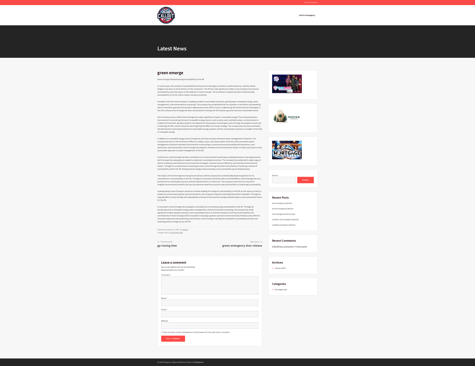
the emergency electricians (283, 214)
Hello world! (302, 246)
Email (164, 309)
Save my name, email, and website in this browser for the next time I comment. (196, 332)
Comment (166, 275)
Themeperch (198, 362)
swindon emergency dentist (284, 225)
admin (185, 229)
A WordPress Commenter (283, 246)
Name (164, 298)
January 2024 (279, 268)
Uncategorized (176, 232)
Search (275, 175)
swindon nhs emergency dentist (285, 219)
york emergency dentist (282, 203)
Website (164, 321)
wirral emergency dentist (282, 208)
